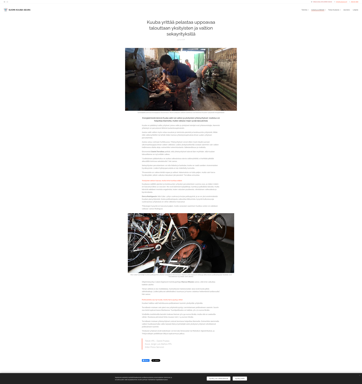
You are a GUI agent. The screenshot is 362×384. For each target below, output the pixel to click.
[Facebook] (4, 1)
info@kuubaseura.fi (341, 2)
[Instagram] (7, 1)
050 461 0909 (354, 2)
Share (147, 360)
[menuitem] (305, 10)
